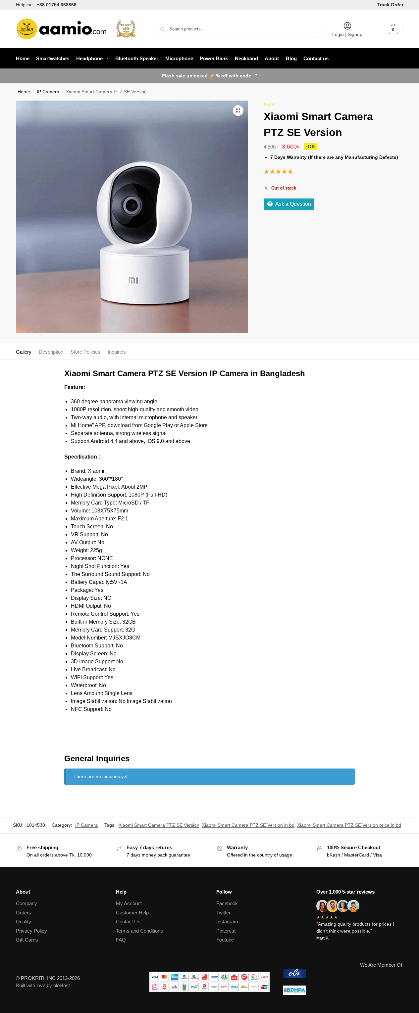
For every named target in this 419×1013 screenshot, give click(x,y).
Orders (23, 912)
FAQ (121, 940)
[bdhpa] (343, 990)
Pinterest (226, 931)
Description (51, 352)
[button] (389, 29)
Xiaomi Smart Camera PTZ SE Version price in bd (349, 825)
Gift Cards (27, 940)
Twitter (223, 912)
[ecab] (343, 973)
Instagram (227, 921)
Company (26, 903)
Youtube (225, 940)
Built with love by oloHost (43, 985)
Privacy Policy (31, 931)
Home (24, 91)
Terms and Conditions (139, 931)
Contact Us (128, 921)
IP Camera (48, 91)
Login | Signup (347, 34)
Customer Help (132, 912)
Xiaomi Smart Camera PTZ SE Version (159, 825)
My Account (129, 903)
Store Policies (85, 352)
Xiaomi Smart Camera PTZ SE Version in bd (248, 825)
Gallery (23, 352)
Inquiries (117, 352)
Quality (23, 921)
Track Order (390, 4)
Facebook (227, 903)
